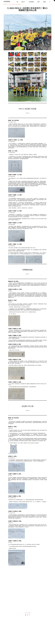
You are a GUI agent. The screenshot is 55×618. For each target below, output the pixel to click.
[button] (54, 1)
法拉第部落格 (6, 1)
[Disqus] (27, 578)
